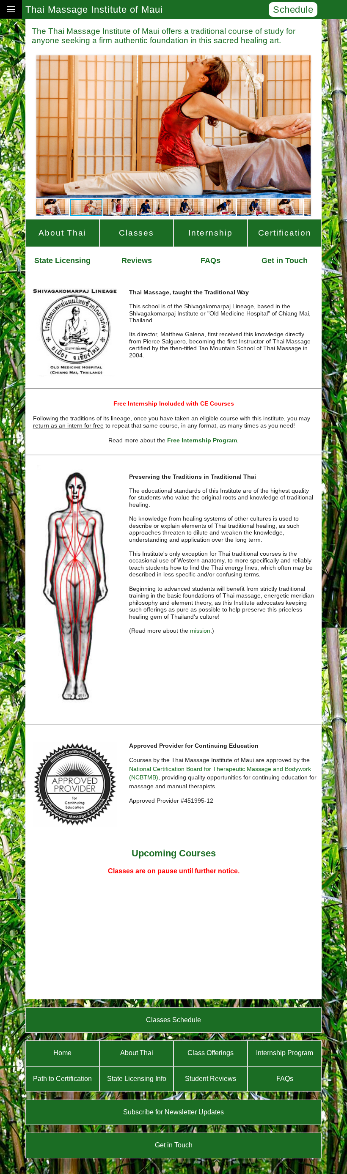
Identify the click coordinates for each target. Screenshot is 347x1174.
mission (200, 630)
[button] (44, 127)
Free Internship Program (202, 440)
